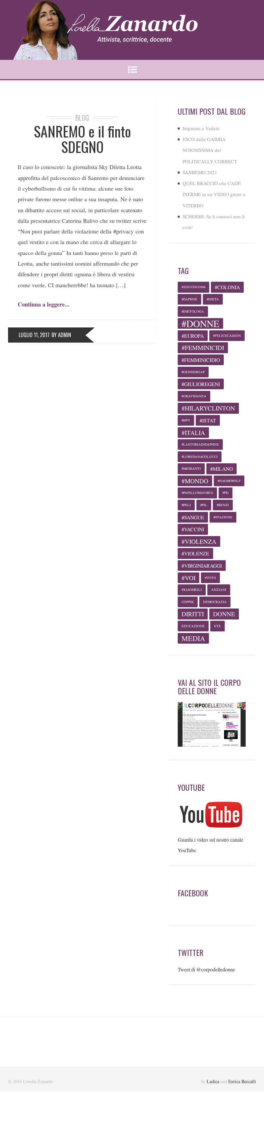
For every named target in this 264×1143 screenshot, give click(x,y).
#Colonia (227, 287)
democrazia (215, 602)
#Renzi (223, 505)
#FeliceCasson (227, 335)
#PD (225, 492)
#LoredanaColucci (200, 456)
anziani (218, 589)
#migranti (191, 468)
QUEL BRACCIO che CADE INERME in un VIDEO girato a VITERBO (214, 194)
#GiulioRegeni (201, 384)
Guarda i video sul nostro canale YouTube (210, 845)
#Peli (186, 505)
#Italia (193, 433)
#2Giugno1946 (193, 287)
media (193, 638)
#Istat (208, 420)
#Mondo (195, 481)
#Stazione (222, 517)
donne (224, 614)
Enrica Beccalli (242, 1081)
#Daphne (189, 299)
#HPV (186, 420)
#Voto (210, 577)
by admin (61, 335)
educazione (193, 626)
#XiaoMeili (192, 589)
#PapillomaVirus (197, 492)
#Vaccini (193, 529)
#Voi (188, 578)
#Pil (203, 505)
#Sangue (193, 517)
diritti (193, 614)
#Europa (193, 335)
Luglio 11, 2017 (34, 335)
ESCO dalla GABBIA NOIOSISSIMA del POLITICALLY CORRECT (210, 150)
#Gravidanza (194, 396)
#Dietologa (193, 311)
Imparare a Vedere (201, 128)
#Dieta (213, 299)
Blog (82, 117)
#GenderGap (193, 372)
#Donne (200, 323)
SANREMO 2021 (200, 172)
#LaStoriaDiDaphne (200, 444)
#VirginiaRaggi (202, 565)
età (217, 626)
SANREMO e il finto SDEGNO (82, 139)
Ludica (213, 1081)
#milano (221, 468)
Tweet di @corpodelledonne (206, 969)
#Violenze (195, 553)
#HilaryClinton (208, 408)
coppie (188, 602)
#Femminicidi (203, 348)
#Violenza (199, 541)
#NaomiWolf (229, 480)
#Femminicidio (201, 359)
